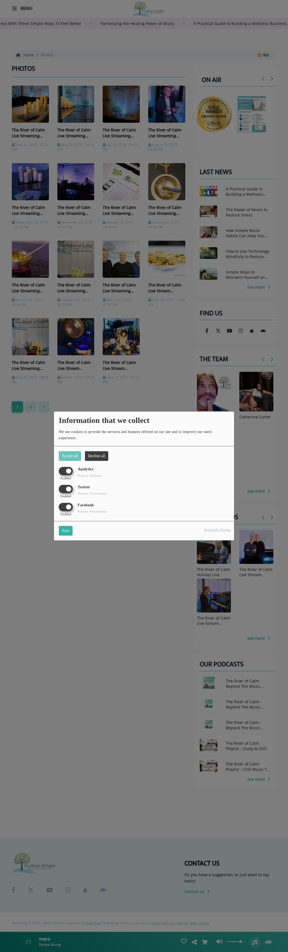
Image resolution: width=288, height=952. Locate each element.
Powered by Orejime (217, 530)
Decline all (96, 456)
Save (65, 531)
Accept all (70, 456)
